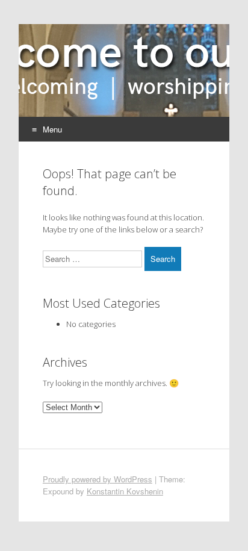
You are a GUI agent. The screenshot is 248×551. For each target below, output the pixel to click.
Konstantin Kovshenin (125, 491)
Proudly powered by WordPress (97, 479)
